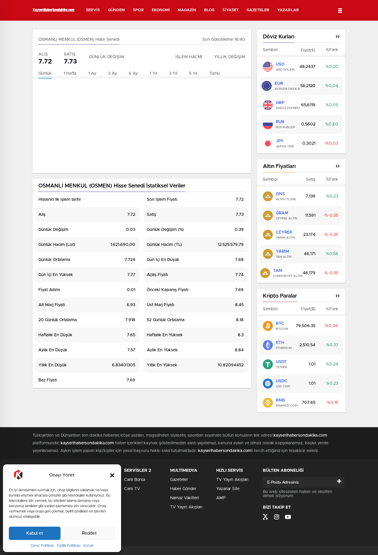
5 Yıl (193, 73)
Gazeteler (258, 10)
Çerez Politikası (42, 545)
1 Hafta (69, 73)
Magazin (187, 10)
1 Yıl (153, 73)
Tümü (214, 73)
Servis (93, 10)
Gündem (116, 10)
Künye (88, 545)
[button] (112, 475)
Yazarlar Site (227, 489)
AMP (221, 498)
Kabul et (34, 533)
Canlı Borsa (134, 480)
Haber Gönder (183, 489)
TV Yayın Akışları (186, 507)
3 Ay (112, 73)
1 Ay (92, 73)
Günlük (45, 73)
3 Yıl (173, 73)
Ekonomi (161, 10)
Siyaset (230, 10)
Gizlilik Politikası (68, 545)
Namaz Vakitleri (184, 498)
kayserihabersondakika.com (300, 435)
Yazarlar (288, 10)
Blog (209, 10)
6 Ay (133, 73)
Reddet (89, 533)
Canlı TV (132, 489)
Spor (138, 10)
